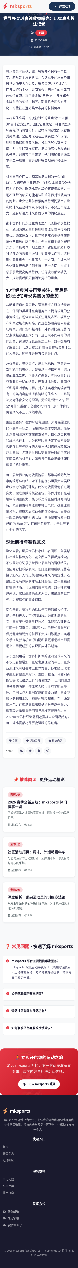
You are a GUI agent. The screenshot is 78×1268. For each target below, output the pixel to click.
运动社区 (8, 1160)
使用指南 (8, 1193)
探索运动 (64, 6)
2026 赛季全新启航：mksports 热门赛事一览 (37, 804)
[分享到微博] (30, 750)
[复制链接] (47, 750)
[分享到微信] (21, 750)
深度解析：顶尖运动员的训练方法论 (36, 897)
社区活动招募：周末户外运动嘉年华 (36, 851)
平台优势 (8, 1186)
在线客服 (13, 1218)
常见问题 (8, 1179)
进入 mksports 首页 (42, 1084)
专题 (39, 13)
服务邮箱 (13, 1211)
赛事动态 (8, 1153)
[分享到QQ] (38, 750)
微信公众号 (15, 1225)
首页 (31, 13)
